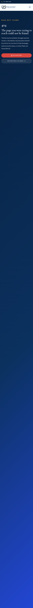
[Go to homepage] (8, 7)
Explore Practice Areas (15, 61)
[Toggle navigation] (30, 7)
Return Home (17, 55)
